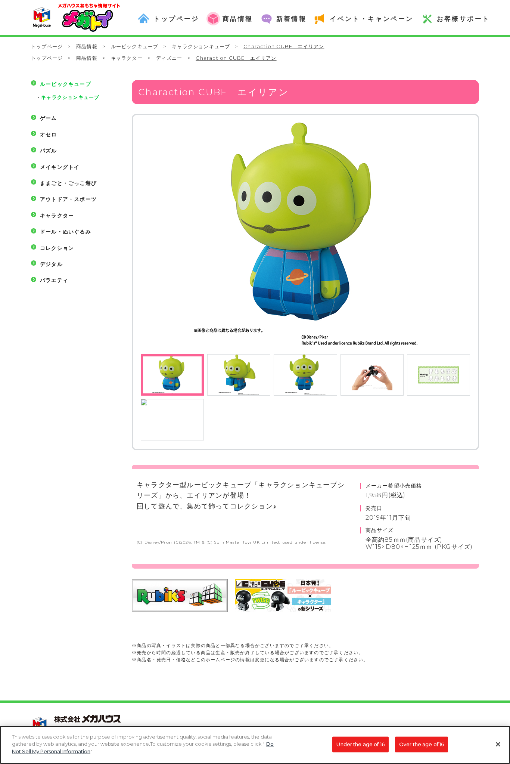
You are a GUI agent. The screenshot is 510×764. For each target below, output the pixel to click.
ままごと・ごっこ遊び (68, 183)
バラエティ (54, 280)
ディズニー (169, 58)
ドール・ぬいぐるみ (65, 231)
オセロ (48, 134)
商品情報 (86, 46)
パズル (48, 150)
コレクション (57, 248)
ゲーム (48, 118)
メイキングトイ (60, 167)
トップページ (47, 46)
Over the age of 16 (421, 744)
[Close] (498, 744)
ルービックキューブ (135, 46)
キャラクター (127, 58)
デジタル (51, 264)
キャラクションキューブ (201, 46)
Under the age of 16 (360, 744)
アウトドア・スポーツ (68, 199)
